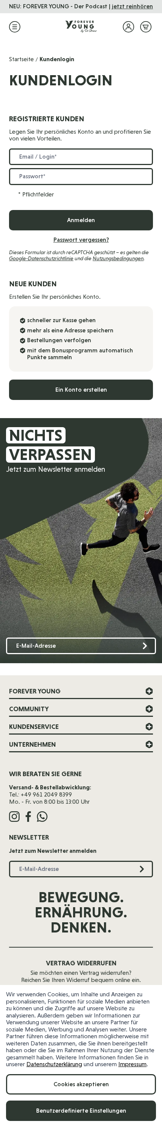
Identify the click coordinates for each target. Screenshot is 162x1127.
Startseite (21, 59)
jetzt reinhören (132, 6)
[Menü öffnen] (14, 27)
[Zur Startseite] (81, 27)
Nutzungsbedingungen (118, 258)
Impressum (132, 1064)
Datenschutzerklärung (54, 1064)
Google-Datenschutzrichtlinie (41, 258)
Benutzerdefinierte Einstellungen (81, 1110)
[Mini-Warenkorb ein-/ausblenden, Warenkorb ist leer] (146, 27)
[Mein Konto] (128, 27)
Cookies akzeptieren (81, 1084)
